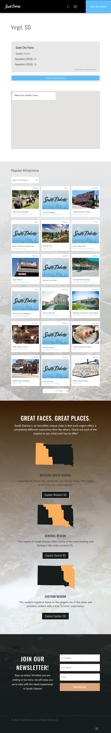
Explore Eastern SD (55, 616)
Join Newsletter (98, 6)
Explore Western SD (55, 495)
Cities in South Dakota (55, 78)
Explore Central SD (55, 555)
